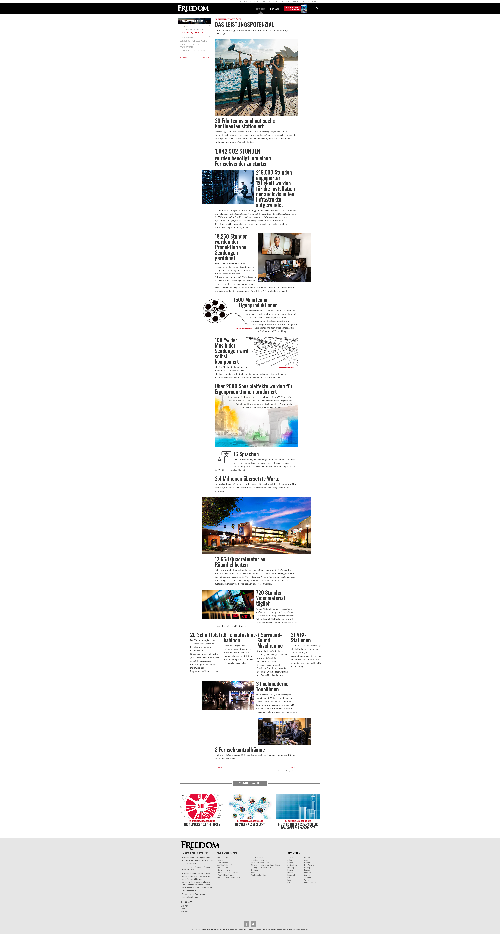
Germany (291, 868)
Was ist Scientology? (224, 865)
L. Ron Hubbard (222, 863)
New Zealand (309, 865)
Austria (290, 857)
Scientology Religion (224, 868)
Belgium (291, 860)
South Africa (292, 865)
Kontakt (184, 911)
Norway (307, 868)
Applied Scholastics (258, 875)
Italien (290, 882)
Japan (306, 860)
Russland (307, 873)
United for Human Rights (260, 860)
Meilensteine (219, 771)
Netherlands (308, 863)
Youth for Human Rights (260, 863)
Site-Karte (185, 906)
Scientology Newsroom (225, 870)
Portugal (307, 870)
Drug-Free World (257, 857)
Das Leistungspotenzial (192, 33)
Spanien (307, 875)
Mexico (290, 873)
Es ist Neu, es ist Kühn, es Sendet (285, 771)
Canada (290, 863)
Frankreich (291, 875)
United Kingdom (310, 882)
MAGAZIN (260, 8)
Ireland (290, 878)
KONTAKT (274, 8)
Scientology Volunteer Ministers (228, 878)
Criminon (254, 870)
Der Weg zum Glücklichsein (261, 868)
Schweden (308, 878)
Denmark (291, 870)
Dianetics (220, 860)
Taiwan (307, 880)
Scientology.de (222, 857)
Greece (307, 857)
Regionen (294, 853)
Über (183, 909)
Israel (290, 880)
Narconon (254, 873)
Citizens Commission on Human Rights (265, 865)
